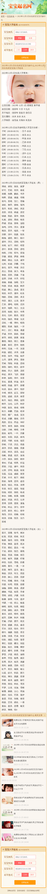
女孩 (30, 38)
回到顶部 (21, 890)
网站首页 (11, 890)
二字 (18, 50)
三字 (25, 50)
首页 (3, 16)
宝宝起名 (10, 16)
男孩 (20, 38)
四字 (32, 50)
